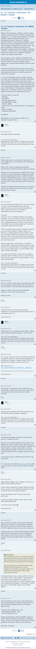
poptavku (23, 464)
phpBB (13, 641)
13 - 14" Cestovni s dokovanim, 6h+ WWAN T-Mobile (15, 13)
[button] (23, 18)
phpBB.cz (22, 643)
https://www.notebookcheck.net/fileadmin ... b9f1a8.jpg (16, 367)
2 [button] (21, 18)
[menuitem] (3, 6)
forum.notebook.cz (18, 2)
